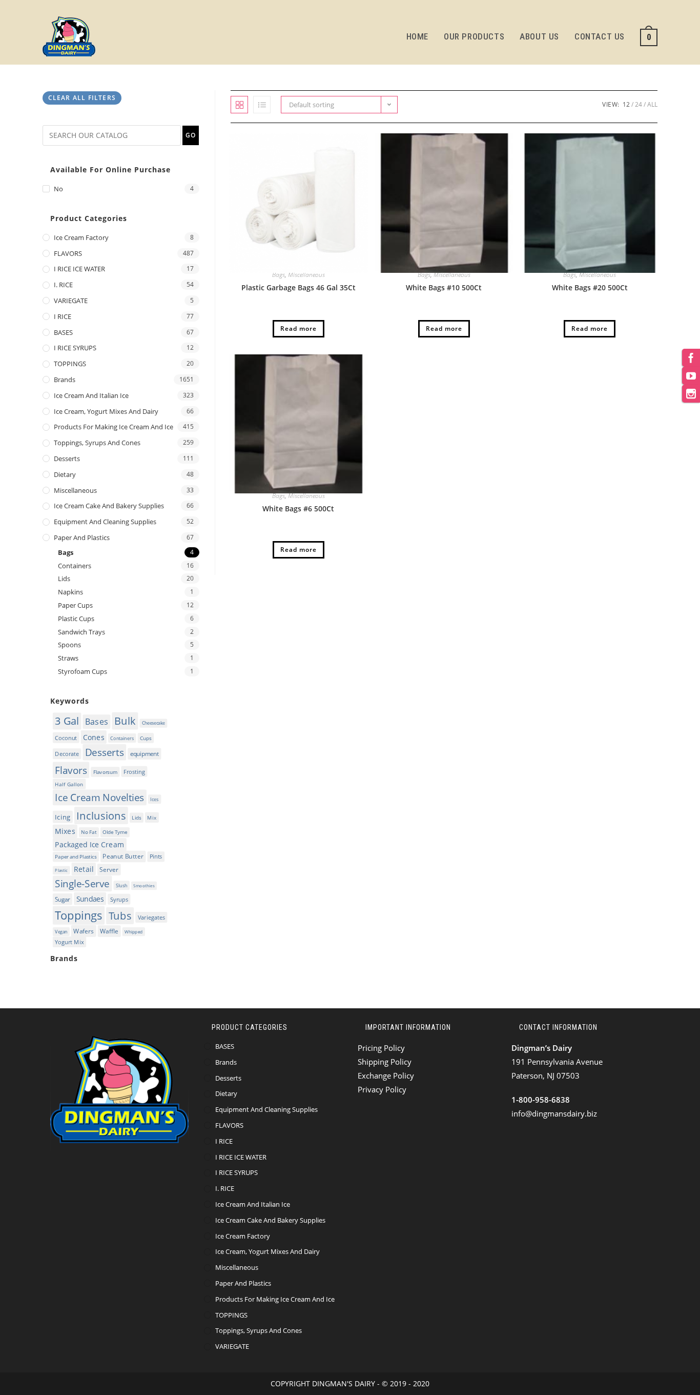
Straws (68, 658)
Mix (151, 817)
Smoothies (143, 885)
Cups (146, 738)
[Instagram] (691, 394)
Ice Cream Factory (81, 237)
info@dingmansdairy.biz (554, 1113)
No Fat (88, 831)
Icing (62, 816)
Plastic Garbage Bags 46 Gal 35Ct (298, 287)
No (58, 188)
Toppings (78, 915)
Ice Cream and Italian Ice (91, 395)
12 (626, 104)
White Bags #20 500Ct (590, 287)
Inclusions (101, 815)
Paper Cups (75, 605)
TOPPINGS (70, 363)
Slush (122, 885)
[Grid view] (239, 104)
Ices (154, 799)
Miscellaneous (306, 274)
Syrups (119, 899)
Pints (156, 856)
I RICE (62, 316)
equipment (144, 753)
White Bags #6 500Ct (298, 508)
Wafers (83, 930)
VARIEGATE (71, 300)
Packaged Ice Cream (89, 845)
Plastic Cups (76, 618)
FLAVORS (68, 253)
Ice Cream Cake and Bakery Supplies (109, 505)
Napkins (70, 591)
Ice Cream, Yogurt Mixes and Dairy (106, 411)
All (652, 104)
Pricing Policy (381, 1048)
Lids (64, 578)
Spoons (69, 644)
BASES (63, 332)
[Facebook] (691, 358)
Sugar (62, 899)
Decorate (67, 754)
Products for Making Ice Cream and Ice (113, 426)
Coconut (66, 737)
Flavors (71, 769)
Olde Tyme (114, 831)
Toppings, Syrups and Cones (97, 442)
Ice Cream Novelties (99, 797)
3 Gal (67, 721)
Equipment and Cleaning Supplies (105, 521)
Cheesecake (153, 723)
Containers (74, 565)
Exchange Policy (386, 1075)
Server (108, 869)
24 (638, 104)
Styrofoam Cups (82, 671)
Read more (298, 328)
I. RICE (63, 284)
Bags (278, 274)
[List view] (262, 104)
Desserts (67, 458)
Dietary (65, 474)
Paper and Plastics (82, 537)
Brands (64, 379)
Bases (96, 721)
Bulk (125, 720)
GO (191, 135)
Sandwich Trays (81, 631)
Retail (83, 868)
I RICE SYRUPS (75, 347)
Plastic (61, 870)
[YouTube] (691, 376)
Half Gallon (69, 783)
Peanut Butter (122, 856)
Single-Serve (82, 883)
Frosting (134, 771)
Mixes (65, 831)
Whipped (133, 931)
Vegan (61, 931)
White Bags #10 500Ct (444, 287)
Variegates (151, 917)
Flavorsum (105, 771)
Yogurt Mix (69, 942)
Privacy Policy (382, 1089)
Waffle (109, 931)
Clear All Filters (82, 97)
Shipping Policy (384, 1062)
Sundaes (90, 899)
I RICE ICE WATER (79, 268)
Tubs (120, 915)
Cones (93, 736)
